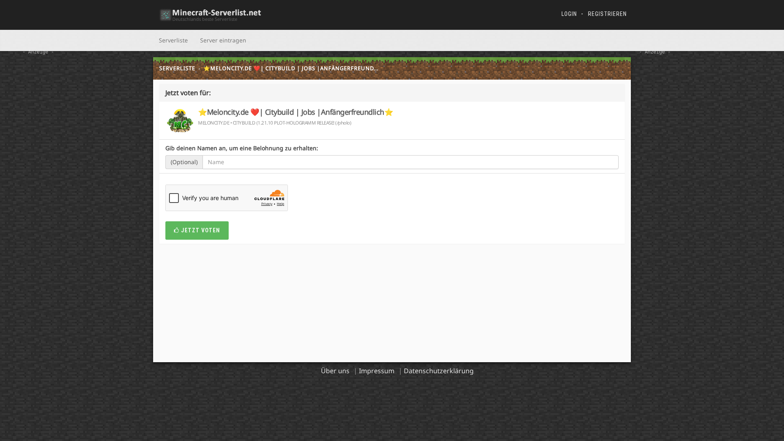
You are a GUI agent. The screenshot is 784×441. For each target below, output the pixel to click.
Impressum (376, 370)
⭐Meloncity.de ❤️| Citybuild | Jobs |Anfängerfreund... (291, 68)
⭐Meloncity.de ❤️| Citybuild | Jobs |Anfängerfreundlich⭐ (295, 112)
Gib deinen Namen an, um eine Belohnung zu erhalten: (241, 148)
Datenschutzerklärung (439, 370)
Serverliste (173, 40)
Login (569, 14)
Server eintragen (223, 40)
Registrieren (607, 14)
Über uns (335, 370)
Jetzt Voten (199, 230)
